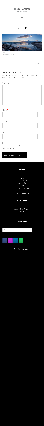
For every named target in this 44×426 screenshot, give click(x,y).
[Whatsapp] (21, 240)
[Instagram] (10, 240)
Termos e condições (22, 191)
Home (22, 178)
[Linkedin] (15, 240)
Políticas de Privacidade (22, 188)
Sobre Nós (22, 183)
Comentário (6, 83)
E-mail (5, 121)
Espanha (38, 63)
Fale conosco (22, 180)
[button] (22, 18)
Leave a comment (8, 54)
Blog (22, 186)
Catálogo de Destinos (22, 193)
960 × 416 (5, 52)
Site (3, 132)
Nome (5, 110)
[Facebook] (4, 240)
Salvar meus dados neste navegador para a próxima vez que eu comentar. (21, 147)
